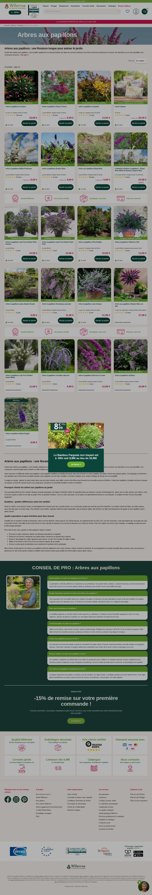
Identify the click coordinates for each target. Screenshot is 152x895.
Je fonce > (76, 464)
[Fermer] (100, 426)
